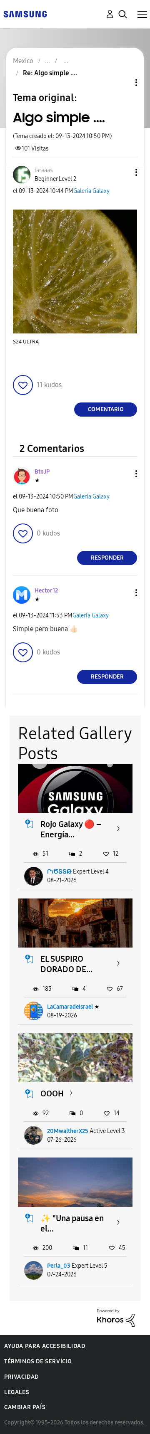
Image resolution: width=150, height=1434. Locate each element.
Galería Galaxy (91, 191)
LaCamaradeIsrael (70, 1006)
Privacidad (21, 1376)
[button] (123, 172)
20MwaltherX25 (67, 1131)
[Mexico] (25, 13)
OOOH (52, 1093)
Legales (16, 1392)
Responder (107, 557)
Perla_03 (58, 1265)
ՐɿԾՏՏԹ (59, 871)
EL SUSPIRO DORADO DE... (66, 964)
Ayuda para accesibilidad (44, 1346)
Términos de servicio (38, 1361)
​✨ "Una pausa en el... (72, 1223)
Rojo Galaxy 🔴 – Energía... (70, 829)
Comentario (106, 409)
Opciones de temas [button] (122, 82)
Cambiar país (24, 1407)
